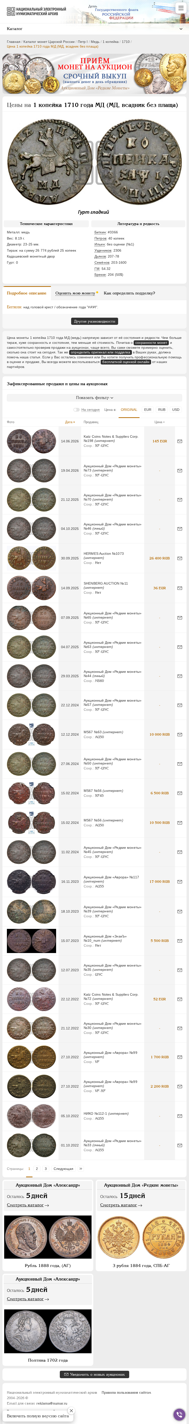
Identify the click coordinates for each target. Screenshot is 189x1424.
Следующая (63, 1169)
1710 (126, 42)
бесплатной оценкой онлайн (125, 362)
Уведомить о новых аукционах (97, 1374)
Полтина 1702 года (48, 1360)
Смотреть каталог (25, 1204)
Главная (13, 42)
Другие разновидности (94, 321)
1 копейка (111, 42)
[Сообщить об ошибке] (180, 441)
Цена (158, 422)
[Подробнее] (31, 441)
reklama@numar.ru (51, 1403)
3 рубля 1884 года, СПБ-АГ (141, 1265)
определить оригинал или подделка (100, 352)
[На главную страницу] (34, 11)
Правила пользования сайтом (126, 1392)
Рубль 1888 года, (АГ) (48, 1265)
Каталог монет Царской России (49, 42)
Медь (95, 42)
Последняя (82, 1169)
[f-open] (179, 1415)
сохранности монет (151, 343)
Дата (68, 422)
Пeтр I (83, 42)
